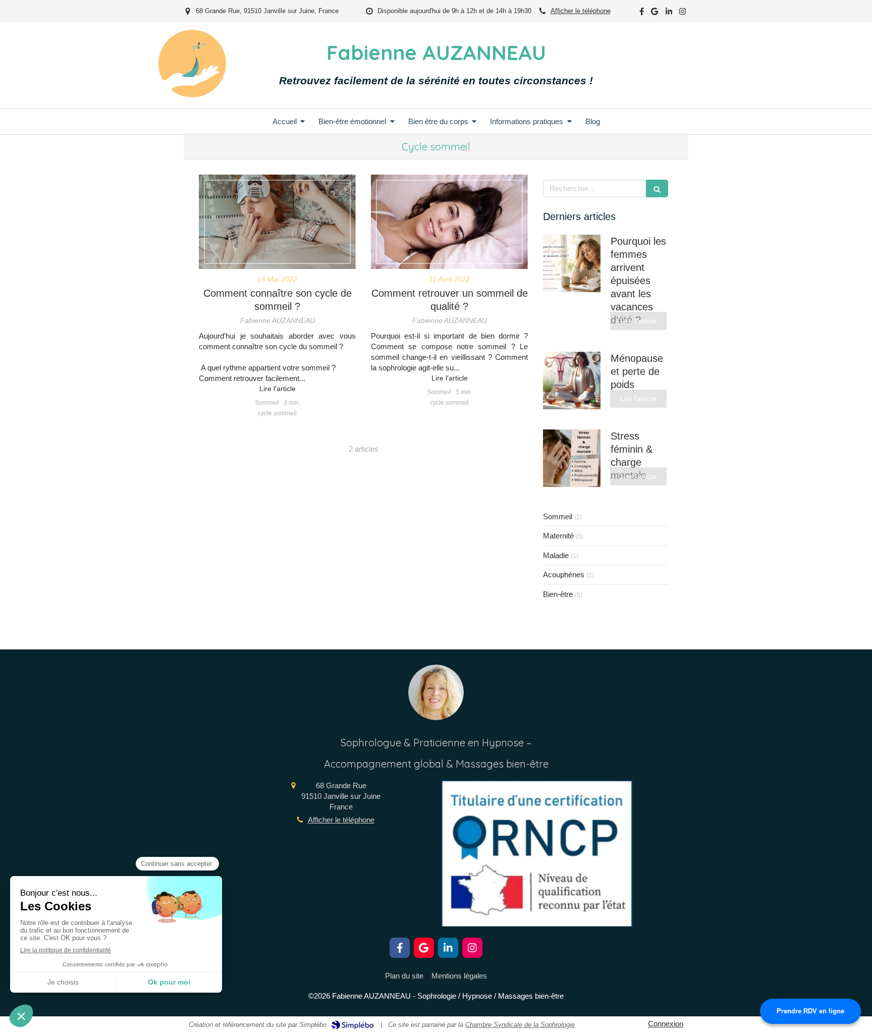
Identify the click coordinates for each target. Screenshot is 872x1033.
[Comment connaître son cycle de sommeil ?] (277, 222)
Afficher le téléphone (581, 11)
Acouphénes (563, 574)
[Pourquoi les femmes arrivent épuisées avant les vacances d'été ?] (572, 263)
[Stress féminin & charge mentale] (572, 458)
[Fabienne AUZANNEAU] (191, 94)
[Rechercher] (657, 188)
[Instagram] (682, 13)
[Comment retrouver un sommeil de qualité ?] (449, 222)
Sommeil (557, 516)
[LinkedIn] (669, 13)
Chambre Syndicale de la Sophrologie (520, 1024)
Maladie (556, 555)
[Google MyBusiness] (654, 13)
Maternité (558, 535)
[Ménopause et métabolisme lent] (572, 380)
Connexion (665, 1023)
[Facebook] (641, 13)
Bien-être (558, 594)
